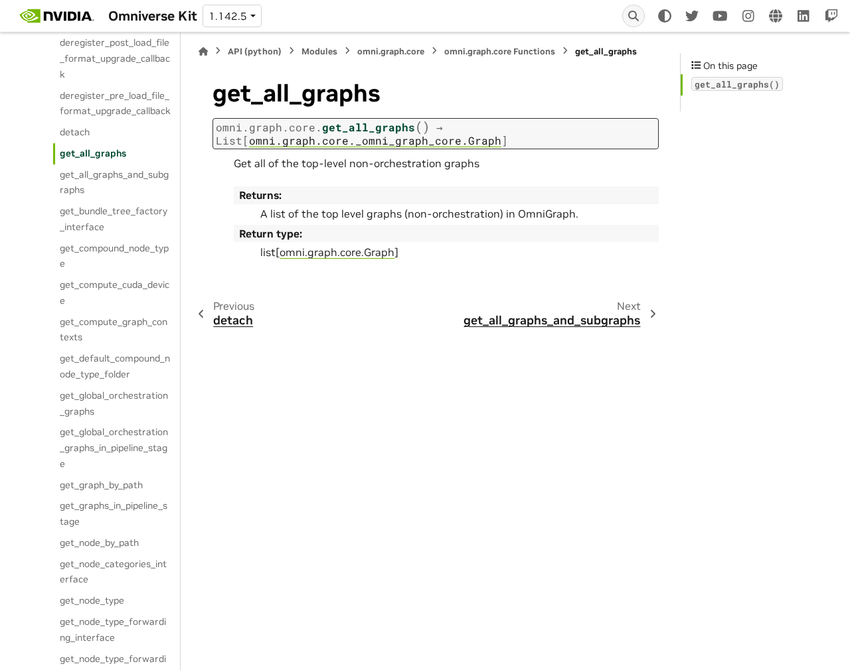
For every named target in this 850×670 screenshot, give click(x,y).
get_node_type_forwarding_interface (113, 629)
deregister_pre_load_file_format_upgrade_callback (115, 103)
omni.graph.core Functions (499, 51)
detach (75, 132)
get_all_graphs (93, 153)
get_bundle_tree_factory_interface (113, 219)
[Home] (203, 51)
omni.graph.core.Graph (337, 252)
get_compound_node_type (114, 256)
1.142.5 (228, 16)
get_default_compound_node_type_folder (115, 366)
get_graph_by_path (101, 485)
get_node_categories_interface (113, 572)
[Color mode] (665, 16)
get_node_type (92, 600)
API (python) (255, 51)
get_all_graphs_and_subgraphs (114, 182)
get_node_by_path (99, 543)
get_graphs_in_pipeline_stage (113, 513)
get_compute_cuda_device (114, 292)
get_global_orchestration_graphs (114, 403)
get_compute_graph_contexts (113, 330)
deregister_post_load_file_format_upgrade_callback (115, 58)
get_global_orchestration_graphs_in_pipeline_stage (114, 448)
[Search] (633, 16)
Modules (319, 51)
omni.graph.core (390, 51)
